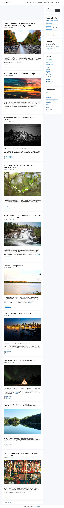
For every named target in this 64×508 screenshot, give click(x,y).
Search (47, 8)
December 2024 (49, 59)
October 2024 (49, 62)
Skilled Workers (7, 445)
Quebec (6, 64)
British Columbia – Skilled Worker (17, 314)
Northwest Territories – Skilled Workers (20, 405)
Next (11, 502)
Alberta (47, 92)
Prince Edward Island (50, 105)
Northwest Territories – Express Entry (19, 360)
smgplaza (7, 2)
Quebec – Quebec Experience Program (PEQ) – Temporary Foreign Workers (20, 24)
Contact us (40, 2)
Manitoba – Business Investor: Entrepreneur (22, 74)
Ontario (6, 494)
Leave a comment (8, 111)
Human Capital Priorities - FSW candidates (12, 495)
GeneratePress (37, 506)
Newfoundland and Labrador (52, 99)
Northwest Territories (8, 156)
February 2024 (49, 76)
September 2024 (49, 64)
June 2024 (48, 69)
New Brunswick (49, 97)
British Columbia (8, 351)
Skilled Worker (7, 352)
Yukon (47, 111)
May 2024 (48, 71)
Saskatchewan (7, 256)
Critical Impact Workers (9, 157)
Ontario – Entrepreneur (13, 266)
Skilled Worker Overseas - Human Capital (12, 207)
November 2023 (49, 81)
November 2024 (49, 60)
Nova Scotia (48, 102)
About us (34, 2)
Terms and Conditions (55, 2)
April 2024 (48, 72)
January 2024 (49, 77)
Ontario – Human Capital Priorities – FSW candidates (52, 48)
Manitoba (6, 206)
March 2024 (48, 74)
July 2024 (48, 67)
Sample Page (29, 2)
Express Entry (7, 397)
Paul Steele (48, 46)
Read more (19, 62)
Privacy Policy (46, 2)
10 (8, 502)
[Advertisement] (22, 13)
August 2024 (48, 66)
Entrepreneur (7, 306)
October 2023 (49, 83)
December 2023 (49, 79)
